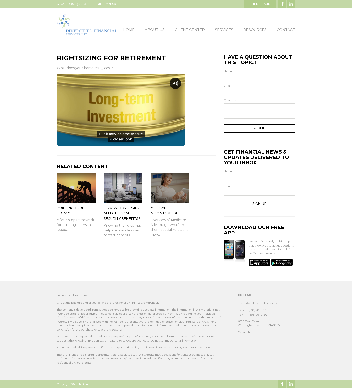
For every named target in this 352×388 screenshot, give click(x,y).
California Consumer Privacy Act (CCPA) (190, 336)
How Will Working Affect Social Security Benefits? (122, 213)
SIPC (209, 347)
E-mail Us (109, 4)
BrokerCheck (150, 302)
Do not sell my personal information (174, 340)
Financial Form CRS (75, 295)
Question (230, 100)
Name (228, 71)
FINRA (199, 347)
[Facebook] (282, 384)
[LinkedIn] (291, 384)
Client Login (260, 4)
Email (227, 85)
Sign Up (259, 204)
